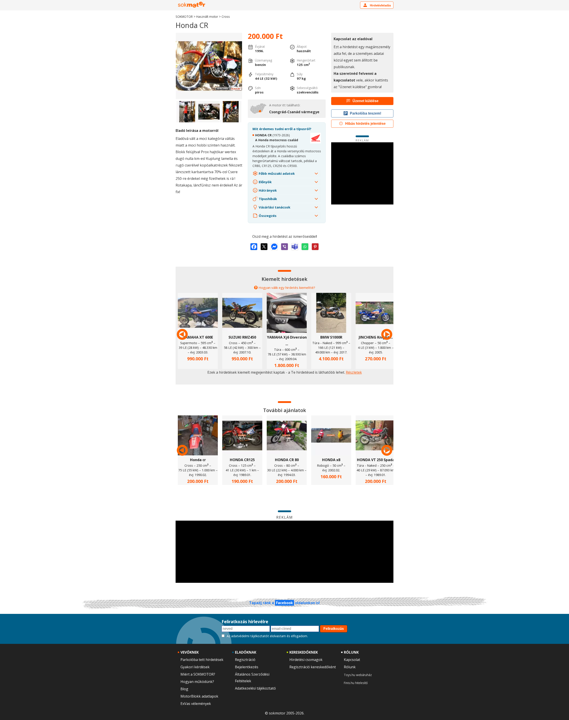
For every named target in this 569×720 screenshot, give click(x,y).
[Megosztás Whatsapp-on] (305, 246)
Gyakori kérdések (195, 666)
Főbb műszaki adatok (276, 173)
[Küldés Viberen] (284, 246)
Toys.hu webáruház (358, 675)
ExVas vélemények (195, 703)
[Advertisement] (362, 173)
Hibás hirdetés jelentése (365, 123)
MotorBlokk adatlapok (199, 696)
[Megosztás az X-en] (264, 246)
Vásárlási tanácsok (274, 207)
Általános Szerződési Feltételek (252, 677)
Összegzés (267, 215)
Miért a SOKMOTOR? (197, 674)
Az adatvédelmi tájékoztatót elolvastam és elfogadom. (267, 636)
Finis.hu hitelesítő (356, 683)
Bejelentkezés (246, 666)
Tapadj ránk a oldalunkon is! (284, 602)
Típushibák (267, 198)
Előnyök (265, 182)
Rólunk (350, 666)
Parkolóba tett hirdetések (201, 659)
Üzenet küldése (366, 101)
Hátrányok (267, 190)
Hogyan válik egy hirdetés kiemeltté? (286, 287)
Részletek (354, 372)
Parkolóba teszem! (365, 113)
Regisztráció (245, 659)
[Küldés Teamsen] (294, 246)
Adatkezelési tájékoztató (255, 688)
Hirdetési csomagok (306, 659)
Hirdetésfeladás (380, 5)
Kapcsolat (352, 659)
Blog (184, 688)
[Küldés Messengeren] (274, 246)
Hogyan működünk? (197, 681)
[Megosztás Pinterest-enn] (315, 246)
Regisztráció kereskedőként (312, 666)
